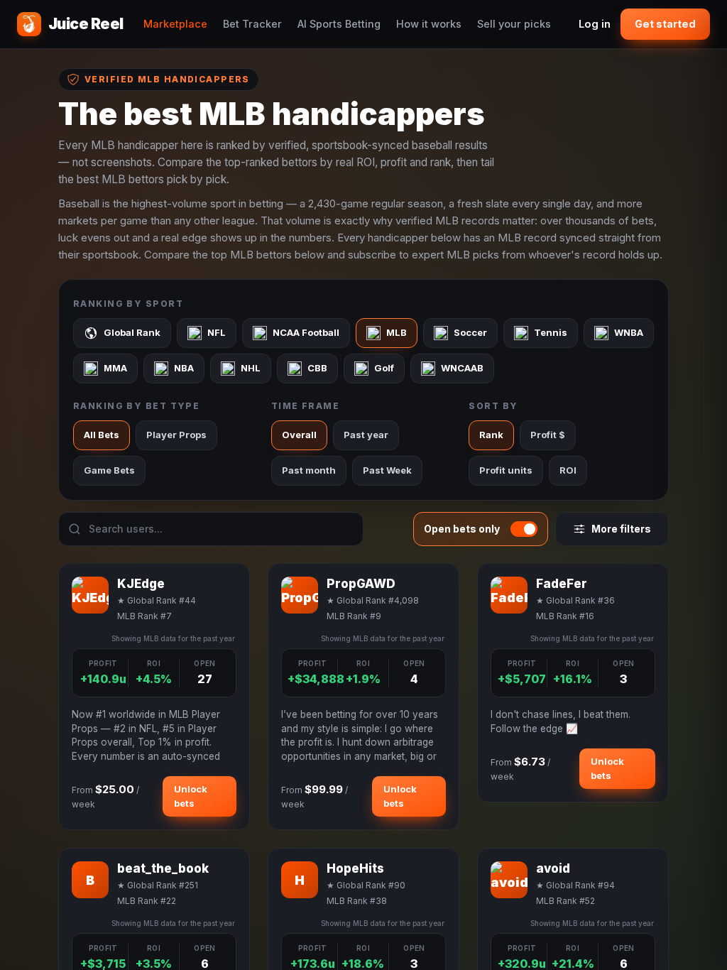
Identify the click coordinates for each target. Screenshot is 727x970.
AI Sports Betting (339, 24)
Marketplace (175, 24)
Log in (595, 24)
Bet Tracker (252, 24)
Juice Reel (86, 24)
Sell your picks (514, 24)
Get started (665, 24)
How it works (428, 24)
